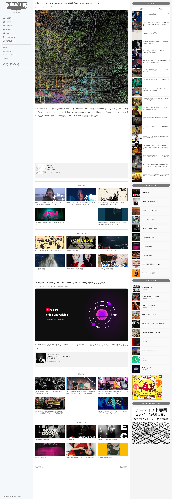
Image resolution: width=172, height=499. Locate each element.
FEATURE (10, 41)
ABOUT (5, 48)
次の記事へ (124, 467)
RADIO (8, 33)
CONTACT (6, 58)
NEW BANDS (11, 37)
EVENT (8, 29)
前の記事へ (39, 467)
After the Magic (113, 112)
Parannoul (55, 7)
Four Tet (55, 286)
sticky (53, 172)
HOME (8, 18)
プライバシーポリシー (9, 54)
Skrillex (66, 286)
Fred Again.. (60, 286)
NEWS (8, 22)
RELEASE (10, 26)
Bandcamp (57, 116)
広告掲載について (8, 51)
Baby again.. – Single (53, 354)
